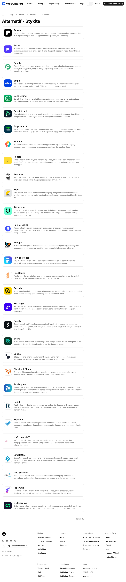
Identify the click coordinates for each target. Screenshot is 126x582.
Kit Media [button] (42, 576)
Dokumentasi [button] (110, 541)
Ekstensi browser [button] (45, 541)
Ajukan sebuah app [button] (91, 545)
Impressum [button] (87, 576)
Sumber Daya (69, 4)
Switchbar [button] (42, 549)
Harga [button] (107, 537)
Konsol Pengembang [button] (91, 537)
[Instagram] (15, 541)
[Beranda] (12, 4)
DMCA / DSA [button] (88, 572)
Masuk (98, 4)
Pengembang (53, 4)
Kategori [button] (63, 545)
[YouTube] (11, 541)
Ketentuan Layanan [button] (90, 568)
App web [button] (41, 545)
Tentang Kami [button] (43, 568)
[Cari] (90, 3)
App (11, 14)
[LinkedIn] (7, 541)
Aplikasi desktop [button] (45, 537)
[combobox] (18, 546)
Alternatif (45, 14)
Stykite (33, 14)
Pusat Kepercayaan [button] (68, 568)
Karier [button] (40, 572)
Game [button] (62, 541)
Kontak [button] (108, 545)
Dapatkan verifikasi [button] (91, 541)
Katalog (40, 4)
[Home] (3, 15)
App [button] (62, 537)
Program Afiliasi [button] (112, 553)
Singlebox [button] (42, 553)
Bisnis (21, 14)
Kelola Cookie (7, 551)
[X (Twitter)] (3, 541)
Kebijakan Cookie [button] (67, 576)
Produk (29, 4)
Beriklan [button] (86, 549)
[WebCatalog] (4, 534)
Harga (81, 4)
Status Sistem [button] (111, 557)
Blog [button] (107, 549)
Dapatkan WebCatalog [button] (113, 4)
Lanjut (78, 519)
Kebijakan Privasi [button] (67, 572)
